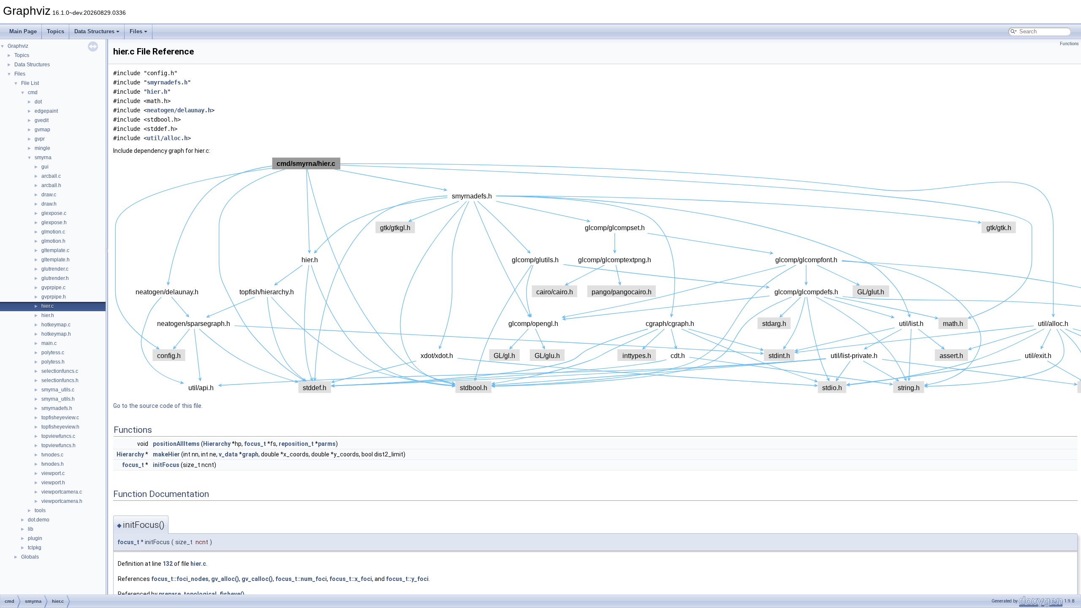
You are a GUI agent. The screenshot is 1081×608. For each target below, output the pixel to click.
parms (327, 443)
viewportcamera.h (61, 501)
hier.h (47, 315)
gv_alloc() (225, 578)
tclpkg (34, 548)
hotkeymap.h (56, 334)
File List (30, 83)
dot (38, 102)
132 (168, 563)
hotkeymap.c (56, 325)
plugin (35, 538)
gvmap (42, 130)
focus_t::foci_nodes (180, 578)
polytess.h (53, 362)
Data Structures (94, 31)
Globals (30, 557)
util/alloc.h (167, 138)
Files (136, 31)
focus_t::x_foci (350, 578)
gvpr (40, 139)
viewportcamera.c (61, 492)
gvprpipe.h (53, 297)
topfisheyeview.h (60, 427)
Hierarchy (217, 443)
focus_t (255, 443)
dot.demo (38, 520)
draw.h (49, 204)
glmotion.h (53, 241)
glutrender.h (55, 278)
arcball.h (51, 185)
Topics (55, 31)
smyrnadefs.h (56, 408)
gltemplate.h (55, 260)
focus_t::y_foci (407, 578)
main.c (49, 343)
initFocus (166, 464)
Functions (1069, 43)
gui (45, 167)
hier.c (47, 306)
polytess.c (52, 353)
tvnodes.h (52, 464)
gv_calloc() (257, 578)
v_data (228, 454)
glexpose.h (54, 222)
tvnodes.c (52, 455)
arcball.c (51, 176)
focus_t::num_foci (301, 578)
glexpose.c (53, 213)
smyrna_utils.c (57, 390)
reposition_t (296, 443)
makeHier (166, 454)
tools (40, 510)
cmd (33, 92)
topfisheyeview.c (60, 418)
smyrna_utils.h (58, 399)
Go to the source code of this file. (158, 405)
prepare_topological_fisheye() (201, 594)
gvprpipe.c (53, 287)
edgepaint (46, 111)
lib (30, 529)
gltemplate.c (55, 250)
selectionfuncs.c (59, 371)
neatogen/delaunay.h (179, 110)
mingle (42, 148)
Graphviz (18, 46)
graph (250, 454)
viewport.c (53, 473)
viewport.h (53, 483)
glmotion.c (53, 232)
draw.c (48, 195)
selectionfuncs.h (60, 380)
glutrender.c (54, 269)
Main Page (23, 31)
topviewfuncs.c (58, 436)
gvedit (42, 120)
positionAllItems (176, 443)
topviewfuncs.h (58, 445)
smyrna (43, 157)
